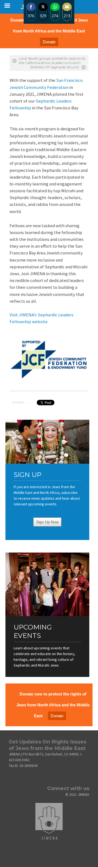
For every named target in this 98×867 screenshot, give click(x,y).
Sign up (27, 475)
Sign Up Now (47, 522)
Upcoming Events (33, 631)
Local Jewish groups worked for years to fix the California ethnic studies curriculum (52, 60)
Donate (49, 42)
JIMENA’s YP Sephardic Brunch (54, 67)
